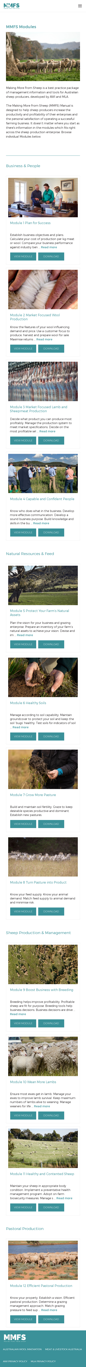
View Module (23, 256)
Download (51, 256)
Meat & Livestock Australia (63, 1349)
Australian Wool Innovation (22, 1349)
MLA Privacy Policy (43, 1361)
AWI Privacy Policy (15, 1361)
